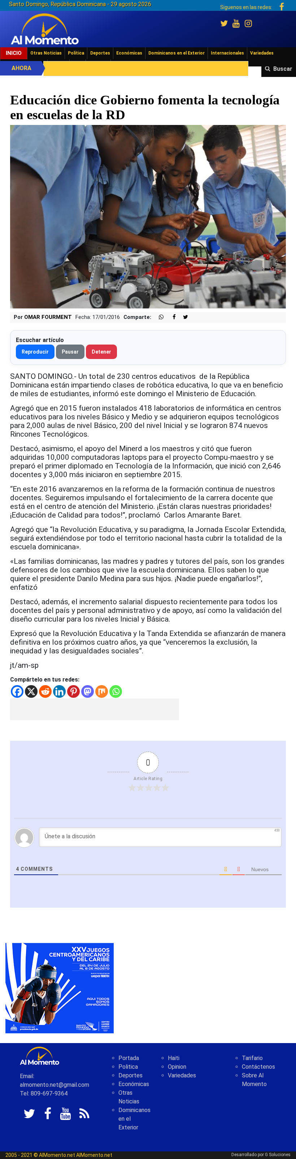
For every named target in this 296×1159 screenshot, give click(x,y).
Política (76, 53)
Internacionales (227, 53)
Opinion (177, 1066)
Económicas (129, 53)
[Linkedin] (59, 691)
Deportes (100, 53)
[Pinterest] (73, 691)
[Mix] (101, 691)
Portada (128, 1058)
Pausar (70, 352)
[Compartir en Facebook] (170, 317)
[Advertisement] (94, 709)
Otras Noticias (46, 53)
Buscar (282, 68)
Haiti (173, 1058)
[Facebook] (17, 691)
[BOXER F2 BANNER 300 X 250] (59, 987)
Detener (101, 352)
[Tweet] (182, 317)
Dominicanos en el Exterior (176, 53)
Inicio (14, 53)
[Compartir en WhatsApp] (158, 317)
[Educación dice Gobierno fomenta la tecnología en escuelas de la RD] (148, 216)
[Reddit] (45, 691)
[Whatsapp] (115, 691)
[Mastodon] (87, 691)
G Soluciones (278, 1154)
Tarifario (252, 1058)
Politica (128, 1066)
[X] (31, 691)
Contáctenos (258, 1066)
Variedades (262, 53)
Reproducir (35, 352)
